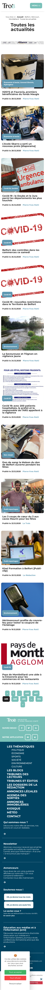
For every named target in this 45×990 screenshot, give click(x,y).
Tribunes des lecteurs (17, 775)
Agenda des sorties (16, 796)
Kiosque (13, 808)
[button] (41, 979)
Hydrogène (8, 85)
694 (39, 698)
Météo (12, 812)
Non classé (8, 455)
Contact (14, 816)
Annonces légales (22, 791)
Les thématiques (20, 746)
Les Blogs (15, 770)
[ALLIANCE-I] (22, 47)
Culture (17, 766)
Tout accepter (15, 972)
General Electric (26, 82)
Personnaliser (15, 984)
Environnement (10, 347)
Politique (18, 750)
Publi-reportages (11, 509)
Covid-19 (7, 188)
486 (27, 692)
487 (36, 692)
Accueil (20, 17)
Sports (16, 756)
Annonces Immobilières (18, 803)
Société (15, 188)
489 (15, 698)
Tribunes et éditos (22, 781)
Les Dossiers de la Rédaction (22, 786)
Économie (18, 753)
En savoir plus (9, 915)
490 (24, 698)
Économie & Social (11, 82)
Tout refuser (15, 978)
